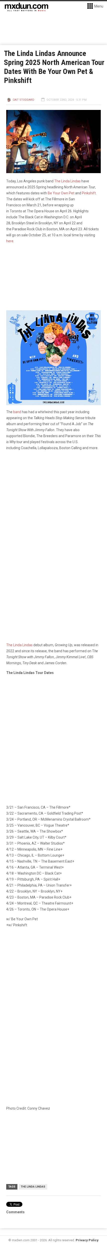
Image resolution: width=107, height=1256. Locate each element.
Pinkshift (89, 193)
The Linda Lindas (67, 181)
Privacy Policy (87, 1240)
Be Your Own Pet (61, 193)
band (17, 412)
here (9, 241)
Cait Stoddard (23, 99)
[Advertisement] (53, 989)
